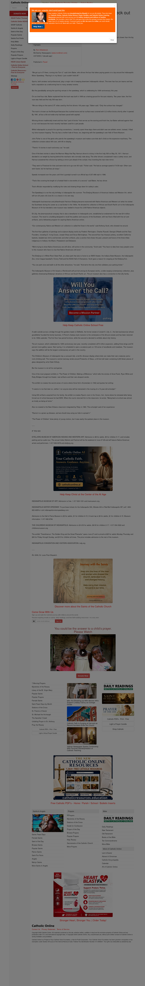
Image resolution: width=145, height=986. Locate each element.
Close (112, 40)
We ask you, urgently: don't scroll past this (48, 10)
